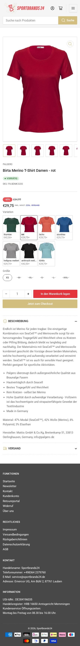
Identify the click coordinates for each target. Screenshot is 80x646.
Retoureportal (11, 501)
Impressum (10, 529)
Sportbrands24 (44, 628)
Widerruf (8, 506)
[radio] (11, 227)
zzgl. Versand (33, 205)
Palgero (7, 164)
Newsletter (9, 486)
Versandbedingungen (16, 534)
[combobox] (40, 20)
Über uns (8, 511)
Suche (70, 20)
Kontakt (7, 491)
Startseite (9, 481)
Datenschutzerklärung (16, 544)
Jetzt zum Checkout (40, 303)
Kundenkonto (11, 496)
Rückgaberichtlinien (15, 539)
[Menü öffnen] (73, 8)
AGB (5, 549)
